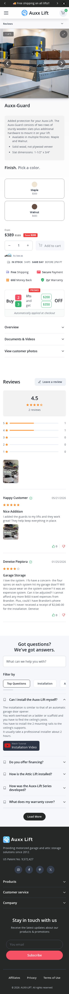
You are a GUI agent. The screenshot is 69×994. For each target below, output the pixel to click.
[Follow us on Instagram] (18, 870)
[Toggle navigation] (6, 12)
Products (9, 881)
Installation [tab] (45, 683)
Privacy (32, 978)
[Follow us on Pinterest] (40, 870)
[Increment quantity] (27, 245)
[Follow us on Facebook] (29, 870)
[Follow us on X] (50, 870)
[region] (34, 471)
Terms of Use (52, 978)
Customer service (16, 892)
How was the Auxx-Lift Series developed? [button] (30, 788)
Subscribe (34, 955)
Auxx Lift (38, 13)
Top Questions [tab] (16, 683)
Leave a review (52, 382)
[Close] (64, 3)
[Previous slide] (5, 3)
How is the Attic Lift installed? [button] (30, 774)
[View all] (63, 34)
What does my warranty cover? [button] (32, 802)
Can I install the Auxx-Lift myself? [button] (33, 699)
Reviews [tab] (8, 23)
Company (10, 903)
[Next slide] (57, 3)
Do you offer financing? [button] (26, 762)
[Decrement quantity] (9, 245)
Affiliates (14, 978)
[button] (62, 24)
